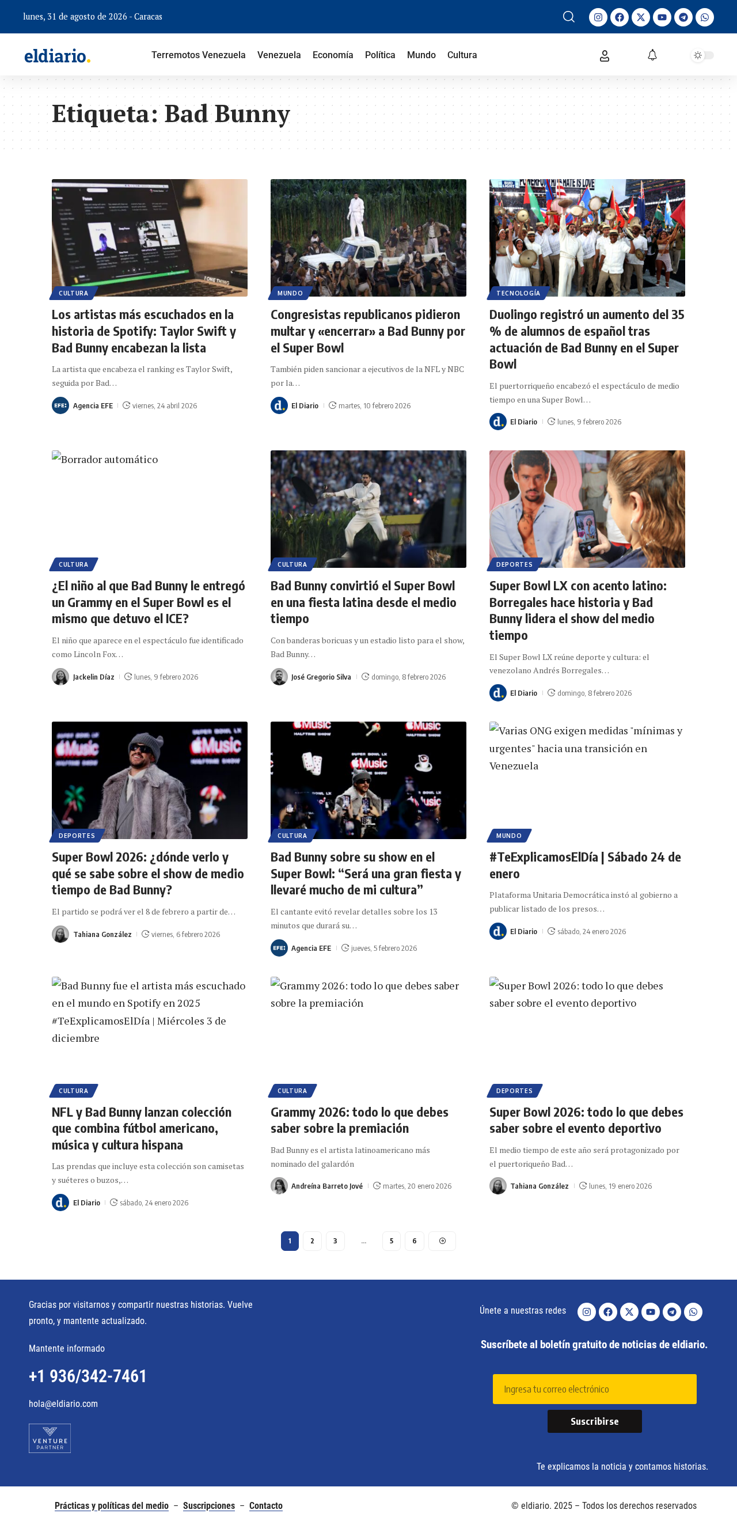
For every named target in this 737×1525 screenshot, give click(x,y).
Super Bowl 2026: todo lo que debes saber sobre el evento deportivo (586, 1119)
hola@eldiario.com (63, 1403)
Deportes (514, 564)
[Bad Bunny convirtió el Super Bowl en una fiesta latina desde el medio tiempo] (368, 509)
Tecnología (518, 293)
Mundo (290, 293)
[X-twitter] (641, 17)
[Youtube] (662, 17)
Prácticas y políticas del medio (112, 1505)
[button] (569, 16)
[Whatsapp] (705, 17)
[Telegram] (683, 17)
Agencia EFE (93, 405)
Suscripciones (209, 1505)
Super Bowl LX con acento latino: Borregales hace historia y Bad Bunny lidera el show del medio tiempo (578, 610)
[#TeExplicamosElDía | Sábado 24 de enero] (587, 780)
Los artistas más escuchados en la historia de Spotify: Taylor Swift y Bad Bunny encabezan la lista (144, 330)
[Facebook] (619, 17)
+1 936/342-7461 (88, 1376)
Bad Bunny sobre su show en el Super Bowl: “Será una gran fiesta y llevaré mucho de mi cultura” (366, 872)
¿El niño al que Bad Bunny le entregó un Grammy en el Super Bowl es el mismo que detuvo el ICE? (148, 601)
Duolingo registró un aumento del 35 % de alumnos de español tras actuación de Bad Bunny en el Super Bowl (587, 338)
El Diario (304, 405)
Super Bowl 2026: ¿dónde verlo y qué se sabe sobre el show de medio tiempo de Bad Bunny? (148, 872)
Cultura (74, 293)
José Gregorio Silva (321, 676)
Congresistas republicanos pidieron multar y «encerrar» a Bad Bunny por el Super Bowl (368, 330)
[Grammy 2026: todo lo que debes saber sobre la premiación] (368, 1035)
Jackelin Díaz (94, 676)
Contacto (266, 1505)
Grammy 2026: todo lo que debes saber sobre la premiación (360, 1119)
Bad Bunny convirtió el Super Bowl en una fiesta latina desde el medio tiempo (364, 601)
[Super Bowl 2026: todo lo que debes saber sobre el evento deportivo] (587, 1035)
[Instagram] (598, 17)
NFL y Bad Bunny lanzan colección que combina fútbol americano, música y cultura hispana (141, 1127)
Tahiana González (102, 934)
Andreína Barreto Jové (327, 1185)
